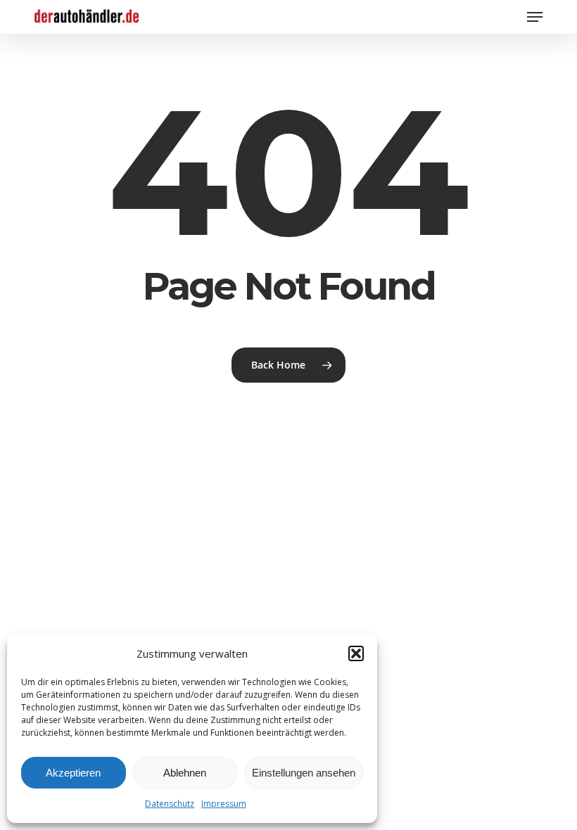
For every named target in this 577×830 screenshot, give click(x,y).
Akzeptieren (73, 773)
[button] (356, 653)
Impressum (223, 804)
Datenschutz (169, 804)
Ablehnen (184, 773)
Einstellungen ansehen (303, 773)
